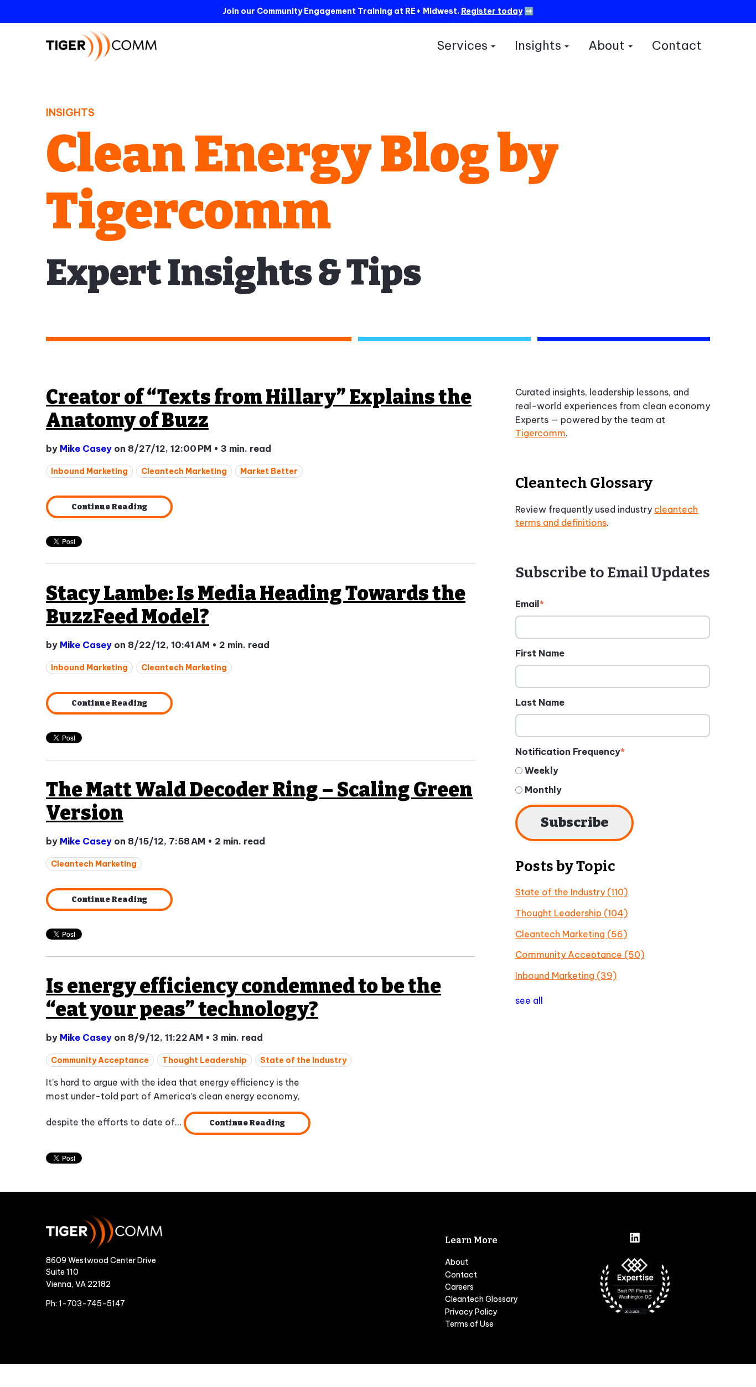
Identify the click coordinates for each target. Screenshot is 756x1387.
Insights (538, 45)
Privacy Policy (471, 1312)
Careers (459, 1287)
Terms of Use (469, 1324)
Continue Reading (109, 507)
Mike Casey (86, 448)
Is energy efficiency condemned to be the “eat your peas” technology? (243, 997)
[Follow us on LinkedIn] (634, 1239)
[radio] (612, 770)
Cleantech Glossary (481, 1299)
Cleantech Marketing (184, 471)
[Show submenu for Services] (492, 46)
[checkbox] (612, 780)
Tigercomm (540, 433)
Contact (677, 45)
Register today (491, 11)
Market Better (269, 471)
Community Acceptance (100, 1060)
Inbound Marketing (89, 471)
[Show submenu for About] (630, 46)
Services (462, 45)
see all (529, 1000)
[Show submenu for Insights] (566, 46)
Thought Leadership (204, 1060)
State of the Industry (303, 1060)
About (606, 45)
